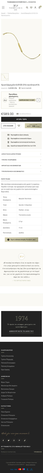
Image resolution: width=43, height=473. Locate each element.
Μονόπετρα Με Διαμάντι (9, 386)
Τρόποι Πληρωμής (7, 359)
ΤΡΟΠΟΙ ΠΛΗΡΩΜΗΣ (9, 160)
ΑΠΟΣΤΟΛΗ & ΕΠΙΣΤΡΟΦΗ (11, 154)
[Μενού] (3, 7)
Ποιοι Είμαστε (5, 412)
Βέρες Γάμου (5, 382)
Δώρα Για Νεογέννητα (8, 392)
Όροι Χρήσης (5, 370)
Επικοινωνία (5, 425)
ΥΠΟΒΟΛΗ (38, 452)
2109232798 (32, 2)
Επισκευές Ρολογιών (8, 415)
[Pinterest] (19, 440)
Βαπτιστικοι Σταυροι (7, 389)
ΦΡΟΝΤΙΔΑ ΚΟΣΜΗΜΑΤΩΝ (11, 165)
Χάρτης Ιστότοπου (30, 464)
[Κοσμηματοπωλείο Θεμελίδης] (15, 7)
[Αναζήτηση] (27, 7)
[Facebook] (3, 440)
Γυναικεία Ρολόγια (7, 399)
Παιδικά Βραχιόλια (13, 13)
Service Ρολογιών (7, 422)
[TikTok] (25, 440)
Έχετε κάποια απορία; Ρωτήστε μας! (22, 239)
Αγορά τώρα (21, 119)
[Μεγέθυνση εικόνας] (21, 46)
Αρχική (3, 13)
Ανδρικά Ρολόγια (6, 396)
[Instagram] (14, 440)
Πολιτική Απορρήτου (7, 366)
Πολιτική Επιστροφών (8, 363)
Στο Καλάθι (8, 126)
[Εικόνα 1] (5, 77)
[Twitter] (9, 440)
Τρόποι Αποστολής (7, 356)
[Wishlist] (31, 7)
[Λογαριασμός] (35, 7)
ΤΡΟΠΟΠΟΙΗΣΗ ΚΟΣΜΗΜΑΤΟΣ (13, 171)
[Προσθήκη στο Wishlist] (18, 125)
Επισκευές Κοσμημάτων (9, 419)
